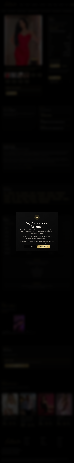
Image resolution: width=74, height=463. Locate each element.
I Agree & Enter (43, 246)
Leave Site (30, 246)
